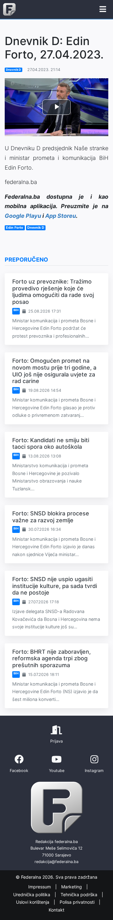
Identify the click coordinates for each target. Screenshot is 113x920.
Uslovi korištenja (33, 902)
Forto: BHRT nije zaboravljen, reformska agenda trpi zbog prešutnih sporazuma (51, 658)
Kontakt (56, 909)
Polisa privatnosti (78, 902)
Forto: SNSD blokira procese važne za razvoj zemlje (50, 517)
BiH (16, 310)
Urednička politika (32, 894)
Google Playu (23, 215)
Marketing (72, 886)
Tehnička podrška (80, 894)
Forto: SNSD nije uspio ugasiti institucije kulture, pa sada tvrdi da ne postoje (54, 586)
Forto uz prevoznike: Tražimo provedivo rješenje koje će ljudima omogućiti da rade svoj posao (53, 291)
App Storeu (60, 215)
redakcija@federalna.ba (56, 861)
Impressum (40, 886)
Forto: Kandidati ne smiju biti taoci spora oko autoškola (50, 443)
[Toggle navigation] (103, 9)
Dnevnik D (13, 69)
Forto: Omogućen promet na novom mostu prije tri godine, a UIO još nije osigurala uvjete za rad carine (54, 370)
